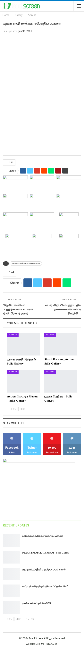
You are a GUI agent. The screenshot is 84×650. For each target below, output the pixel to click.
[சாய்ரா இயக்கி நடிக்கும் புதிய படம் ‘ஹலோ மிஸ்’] (11, 591)
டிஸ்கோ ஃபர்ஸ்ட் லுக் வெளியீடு (36, 603)
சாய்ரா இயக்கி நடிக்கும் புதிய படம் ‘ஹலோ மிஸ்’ (45, 586)
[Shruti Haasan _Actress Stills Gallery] (60, 344)
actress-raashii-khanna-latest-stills (26, 263)
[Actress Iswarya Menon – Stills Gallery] (23, 381)
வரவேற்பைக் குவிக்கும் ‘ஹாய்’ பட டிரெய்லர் (42, 536)
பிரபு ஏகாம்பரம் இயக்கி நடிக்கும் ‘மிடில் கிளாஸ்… (45, 569)
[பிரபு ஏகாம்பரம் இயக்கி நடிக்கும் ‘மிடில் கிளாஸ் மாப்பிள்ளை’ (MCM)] (11, 574)
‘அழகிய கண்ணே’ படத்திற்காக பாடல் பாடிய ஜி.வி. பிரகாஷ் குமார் (18, 309)
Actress (12, 335)
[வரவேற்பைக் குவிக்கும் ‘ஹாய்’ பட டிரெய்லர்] (11, 540)
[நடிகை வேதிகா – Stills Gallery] (60, 381)
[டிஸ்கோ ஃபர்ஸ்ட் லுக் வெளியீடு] (11, 607)
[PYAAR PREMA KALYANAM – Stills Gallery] (11, 557)
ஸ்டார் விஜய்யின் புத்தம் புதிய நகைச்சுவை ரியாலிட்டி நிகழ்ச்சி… (63, 309)
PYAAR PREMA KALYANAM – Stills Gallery (45, 552)
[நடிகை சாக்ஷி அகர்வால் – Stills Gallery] (23, 344)
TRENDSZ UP (51, 643)
